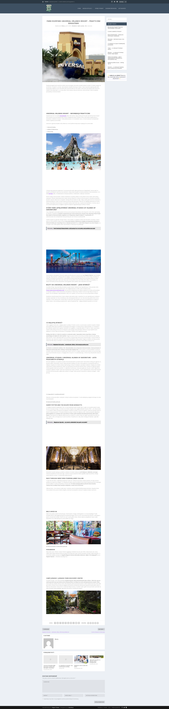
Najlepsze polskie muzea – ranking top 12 (116, 63)
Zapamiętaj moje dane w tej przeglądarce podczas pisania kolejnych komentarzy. (61, 699)
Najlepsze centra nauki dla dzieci (80, 666)
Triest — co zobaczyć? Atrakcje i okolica (115, 48)
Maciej (63, 26)
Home (79, 8)
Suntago (51, 193)
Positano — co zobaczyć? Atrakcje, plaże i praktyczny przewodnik (116, 67)
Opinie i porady (99, 8)
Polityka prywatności (116, 707)
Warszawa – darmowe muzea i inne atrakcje (116, 40)
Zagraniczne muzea (111, 8)
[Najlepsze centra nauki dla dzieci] (81, 659)
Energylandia (63, 115)
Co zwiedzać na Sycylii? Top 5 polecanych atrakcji (66, 666)
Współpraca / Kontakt (102, 707)
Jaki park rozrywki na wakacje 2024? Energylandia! (95, 661)
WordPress (71, 707)
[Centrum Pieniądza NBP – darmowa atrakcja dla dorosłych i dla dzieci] (51, 659)
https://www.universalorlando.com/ (55, 290)
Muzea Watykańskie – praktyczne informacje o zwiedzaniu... (62, 1)
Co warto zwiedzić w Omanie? (114, 31)
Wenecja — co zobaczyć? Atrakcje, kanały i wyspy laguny (116, 53)
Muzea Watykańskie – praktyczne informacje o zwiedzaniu (115, 35)
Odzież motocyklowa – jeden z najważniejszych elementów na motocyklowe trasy (115, 58)
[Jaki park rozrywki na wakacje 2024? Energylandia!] (97, 656)
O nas (109, 707)
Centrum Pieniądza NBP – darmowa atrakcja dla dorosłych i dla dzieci (50, 667)
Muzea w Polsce (87, 8)
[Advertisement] (73, 103)
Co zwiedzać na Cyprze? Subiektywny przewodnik (116, 44)
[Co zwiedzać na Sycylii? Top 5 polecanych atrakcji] (66, 659)
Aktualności (122, 8)
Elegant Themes (55, 707)
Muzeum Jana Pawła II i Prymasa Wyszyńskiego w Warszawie (115, 27)
